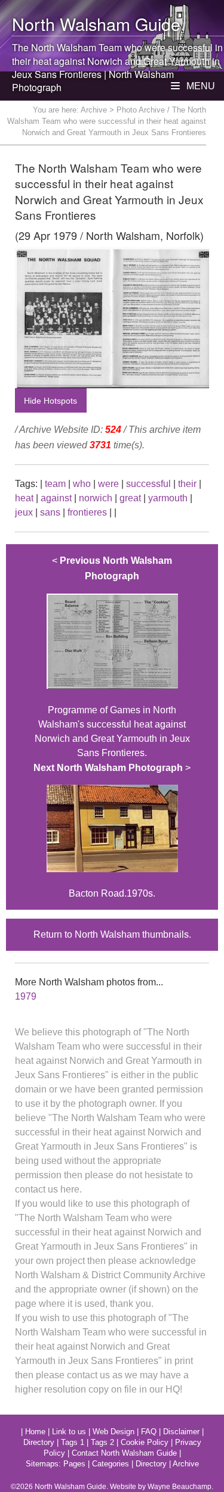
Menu (199, 86)
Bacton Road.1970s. (112, 831)
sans (50, 512)
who (82, 484)
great (130, 498)
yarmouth (168, 498)
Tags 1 (72, 1442)
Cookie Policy (144, 1442)
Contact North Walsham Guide (124, 1453)
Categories (110, 1463)
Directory (38, 1442)
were (108, 484)
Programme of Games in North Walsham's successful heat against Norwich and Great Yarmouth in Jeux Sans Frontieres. (112, 656)
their (187, 484)
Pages (74, 1463)
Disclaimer (181, 1431)
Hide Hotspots (50, 400)
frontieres (87, 512)
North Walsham (71, 23)
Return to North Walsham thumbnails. (112, 934)
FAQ (149, 1431)
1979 (25, 996)
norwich (95, 498)
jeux (24, 512)
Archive (94, 109)
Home (35, 1431)
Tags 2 (102, 1442)
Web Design (113, 1431)
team (55, 484)
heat (24, 498)
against (56, 498)
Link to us (69, 1431)
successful (148, 484)
